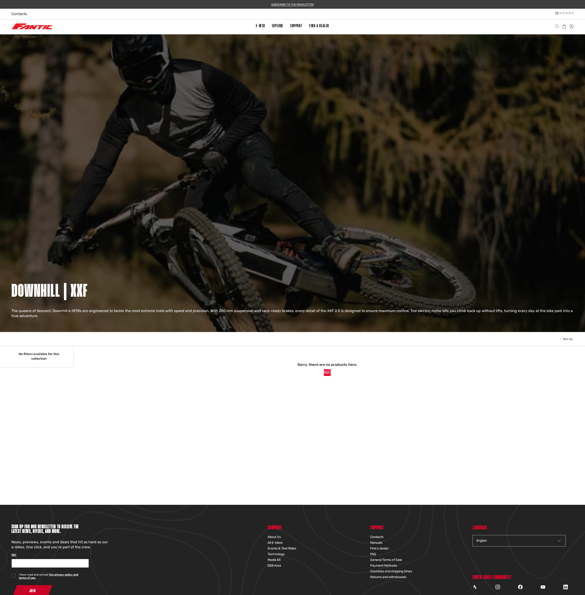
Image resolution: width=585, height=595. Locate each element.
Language (480, 527)
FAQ (373, 554)
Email (13, 555)
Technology (276, 554)
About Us (274, 537)
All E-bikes (275, 543)
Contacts (19, 14)
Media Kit (274, 560)
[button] (261, 26)
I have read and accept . (48, 576)
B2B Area (274, 566)
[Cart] (565, 26)
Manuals (376, 543)
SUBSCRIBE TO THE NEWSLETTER (292, 4)
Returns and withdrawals (388, 577)
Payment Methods (383, 566)
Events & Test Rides (282, 548)
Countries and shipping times (391, 571)
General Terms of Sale (386, 560)
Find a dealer (379, 548)
